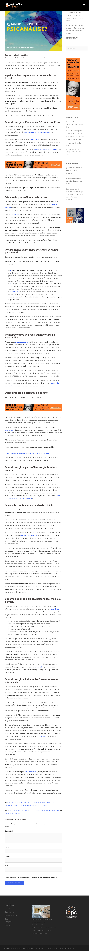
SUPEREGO (14, 292)
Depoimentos (9, 912)
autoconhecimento (31, 772)
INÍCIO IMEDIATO (72, 38)
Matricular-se (9, 905)
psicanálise (15, 214)
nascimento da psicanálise (16, 802)
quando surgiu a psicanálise (22, 805)
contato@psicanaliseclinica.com (39, 933)
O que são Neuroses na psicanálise (48, 810)
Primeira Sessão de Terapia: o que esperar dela (73, 151)
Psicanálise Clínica (21, 58)
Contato (7, 925)
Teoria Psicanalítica (41, 58)
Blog (6, 919)
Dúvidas (7, 908)
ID (10, 270)
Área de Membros (11, 915)
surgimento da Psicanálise (41, 805)
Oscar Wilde (42, 736)
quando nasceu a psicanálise (35, 802)
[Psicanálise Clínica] (16, 5)
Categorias (8, 922)
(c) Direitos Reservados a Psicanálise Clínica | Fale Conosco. (54, 948)
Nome (7, 847)
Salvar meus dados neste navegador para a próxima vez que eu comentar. (31, 877)
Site (6, 865)
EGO (11, 284)
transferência (41, 243)
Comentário (10, 831)
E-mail (8, 856)
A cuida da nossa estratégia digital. (18, 948)
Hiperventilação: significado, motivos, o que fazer (75, 124)
